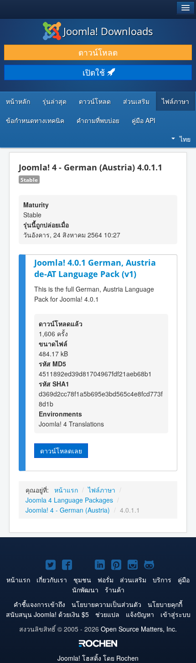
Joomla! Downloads (108, 31)
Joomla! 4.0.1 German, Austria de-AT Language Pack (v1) (95, 268)
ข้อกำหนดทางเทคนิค (35, 120)
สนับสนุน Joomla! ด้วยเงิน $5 (47, 614)
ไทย (185, 139)
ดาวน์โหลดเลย (61, 450)
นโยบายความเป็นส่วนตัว (106, 604)
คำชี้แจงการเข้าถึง (39, 604)
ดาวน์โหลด (98, 52)
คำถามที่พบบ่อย (98, 120)
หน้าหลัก (18, 101)
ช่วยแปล (107, 614)
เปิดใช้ (95, 72)
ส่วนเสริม (136, 101)
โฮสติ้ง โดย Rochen (98, 658)
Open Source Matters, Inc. (139, 628)
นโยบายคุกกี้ (165, 604)
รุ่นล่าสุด (54, 101)
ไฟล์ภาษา (175, 101)
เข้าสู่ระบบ (175, 614)
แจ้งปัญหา (140, 614)
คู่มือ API (143, 120)
